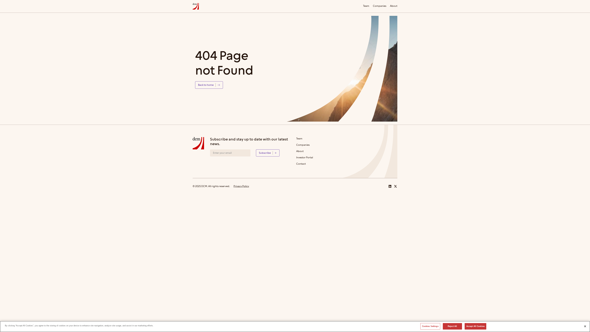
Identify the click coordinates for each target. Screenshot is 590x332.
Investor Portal (304, 157)
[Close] (585, 326)
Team (366, 6)
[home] (196, 6)
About (393, 6)
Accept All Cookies (475, 326)
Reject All (452, 326)
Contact (301, 164)
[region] (295, 326)
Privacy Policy (241, 186)
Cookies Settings (430, 326)
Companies (379, 6)
